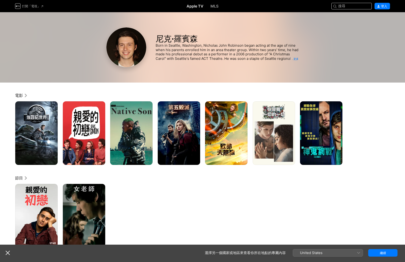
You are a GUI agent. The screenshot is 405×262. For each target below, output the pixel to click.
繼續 (383, 253)
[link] (21, 95)
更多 (296, 59)
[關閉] (8, 253)
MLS (214, 6)
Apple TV (195, 6)
